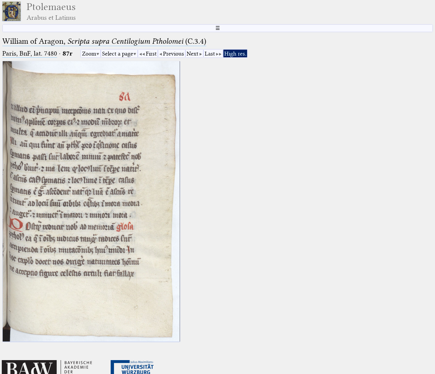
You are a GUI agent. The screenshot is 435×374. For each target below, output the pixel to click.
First (151, 53)
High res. (235, 53)
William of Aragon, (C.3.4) (104, 41)
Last (210, 53)
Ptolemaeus (51, 11)
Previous (173, 53)
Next (192, 53)
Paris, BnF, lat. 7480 (29, 53)
